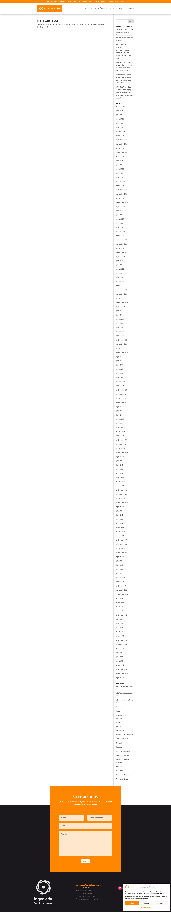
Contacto (130, 8)
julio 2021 (119, 361)
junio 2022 (119, 315)
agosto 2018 (120, 507)
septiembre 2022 (122, 302)
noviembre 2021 (121, 344)
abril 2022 (119, 323)
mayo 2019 (119, 469)
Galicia (97, 1)
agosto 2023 (120, 256)
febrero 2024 (120, 231)
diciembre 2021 (121, 340)
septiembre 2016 (122, 594)
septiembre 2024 (122, 202)
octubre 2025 (120, 148)
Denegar (146, 903)
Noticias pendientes (123, 751)
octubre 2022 (120, 298)
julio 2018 (119, 511)
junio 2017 (119, 565)
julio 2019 (119, 461)
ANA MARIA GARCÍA (123, 87)
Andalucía (49, 1)
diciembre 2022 (121, 290)
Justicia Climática (122, 739)
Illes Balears (104, 1)
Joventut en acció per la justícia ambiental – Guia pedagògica (124, 67)
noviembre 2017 (121, 544)
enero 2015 (120, 636)
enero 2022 (120, 336)
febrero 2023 (120, 282)
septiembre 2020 (122, 402)
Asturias (62, 1)
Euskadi (91, 1)
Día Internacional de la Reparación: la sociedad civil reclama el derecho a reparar (124, 35)
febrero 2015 (120, 632)
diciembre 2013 (121, 669)
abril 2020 (119, 423)
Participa (113, 8)
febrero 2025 (120, 181)
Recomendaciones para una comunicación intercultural (124, 80)
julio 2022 (119, 311)
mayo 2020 (120, 419)
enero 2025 (120, 186)
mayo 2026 (120, 119)
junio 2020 (119, 415)
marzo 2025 (120, 177)
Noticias (122, 8)
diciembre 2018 (121, 490)
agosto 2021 (120, 357)
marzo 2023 (120, 277)
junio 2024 (119, 215)
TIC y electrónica (122, 779)
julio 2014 (119, 653)
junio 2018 (119, 515)
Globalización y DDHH (123, 730)
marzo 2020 (120, 427)
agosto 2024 (120, 206)
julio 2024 (119, 211)
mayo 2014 (120, 661)
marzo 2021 (120, 377)
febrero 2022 (120, 332)
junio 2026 (119, 115)
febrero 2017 (120, 578)
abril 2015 (119, 627)
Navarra (122, 1)
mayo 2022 (120, 319)
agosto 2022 (120, 306)
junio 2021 (119, 365)
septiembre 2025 (122, 152)
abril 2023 (119, 273)
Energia (118, 722)
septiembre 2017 (122, 552)
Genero (118, 726)
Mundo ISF (119, 743)
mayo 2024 (120, 219)
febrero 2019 (120, 482)
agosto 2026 (120, 106)
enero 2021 (120, 386)
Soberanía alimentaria (123, 775)
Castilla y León (76, 1)
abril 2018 (119, 523)
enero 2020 (120, 436)
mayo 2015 (120, 623)
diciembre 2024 (121, 190)
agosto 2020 (120, 407)
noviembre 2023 (121, 244)
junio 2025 (119, 165)
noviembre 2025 (121, 144)
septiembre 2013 (122, 673)
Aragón (56, 1)
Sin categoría (120, 771)
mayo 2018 (119, 519)
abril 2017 (119, 573)
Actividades (120, 707)
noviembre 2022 (121, 294)
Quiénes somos (90, 8)
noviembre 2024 (121, 194)
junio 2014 (119, 657)
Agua (118, 711)
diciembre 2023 (121, 240)
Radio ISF (119, 766)
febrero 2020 (120, 432)
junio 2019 (119, 465)
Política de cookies (145, 907)
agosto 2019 (120, 457)
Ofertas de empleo (122, 755)
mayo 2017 (119, 569)
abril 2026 (119, 123)
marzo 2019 (120, 477)
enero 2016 (120, 611)
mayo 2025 (120, 169)
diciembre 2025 (121, 140)
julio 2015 (119, 619)
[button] (167, 887)
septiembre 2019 (122, 452)
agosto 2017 (120, 557)
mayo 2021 (119, 369)
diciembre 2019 (121, 440)
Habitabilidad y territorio (124, 735)
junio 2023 (119, 265)
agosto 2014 (120, 648)
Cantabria (68, 1)
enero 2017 (120, 582)
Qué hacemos (103, 8)
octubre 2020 (121, 398)
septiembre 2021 (122, 352)
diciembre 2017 (121, 540)
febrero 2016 (120, 607)
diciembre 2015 (121, 615)
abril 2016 (119, 598)
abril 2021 (119, 373)
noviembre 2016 (121, 590)
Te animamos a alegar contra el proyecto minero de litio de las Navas (123, 52)
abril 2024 (119, 223)
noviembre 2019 (121, 444)
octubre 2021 (120, 348)
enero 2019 (120, 486)
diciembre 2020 (121, 390)
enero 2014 (120, 665)
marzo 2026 (120, 127)
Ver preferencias (161, 903)
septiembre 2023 (122, 252)
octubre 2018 (120, 498)
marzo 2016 (120, 603)
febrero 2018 (120, 532)
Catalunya (84, 1)
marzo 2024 (120, 227)
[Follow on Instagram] (120, 888)
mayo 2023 (120, 269)
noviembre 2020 (122, 394)
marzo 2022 (120, 327)
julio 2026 (119, 111)
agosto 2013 (120, 678)
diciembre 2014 (121, 640)
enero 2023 (120, 286)
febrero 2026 (120, 131)
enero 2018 (120, 536)
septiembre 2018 (122, 502)
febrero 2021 (120, 382)
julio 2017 (119, 561)
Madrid (111, 1)
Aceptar (132, 903)
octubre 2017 (120, 548)
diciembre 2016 (121, 586)
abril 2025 (119, 173)
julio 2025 (119, 161)
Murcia (116, 1)
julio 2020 (119, 411)
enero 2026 (120, 136)
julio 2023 (119, 261)
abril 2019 (119, 473)
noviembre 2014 (121, 644)
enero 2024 (120, 236)
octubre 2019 (120, 448)
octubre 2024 (120, 198)
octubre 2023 (120, 248)
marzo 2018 (120, 528)
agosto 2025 (120, 156)
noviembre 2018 (121, 494)
